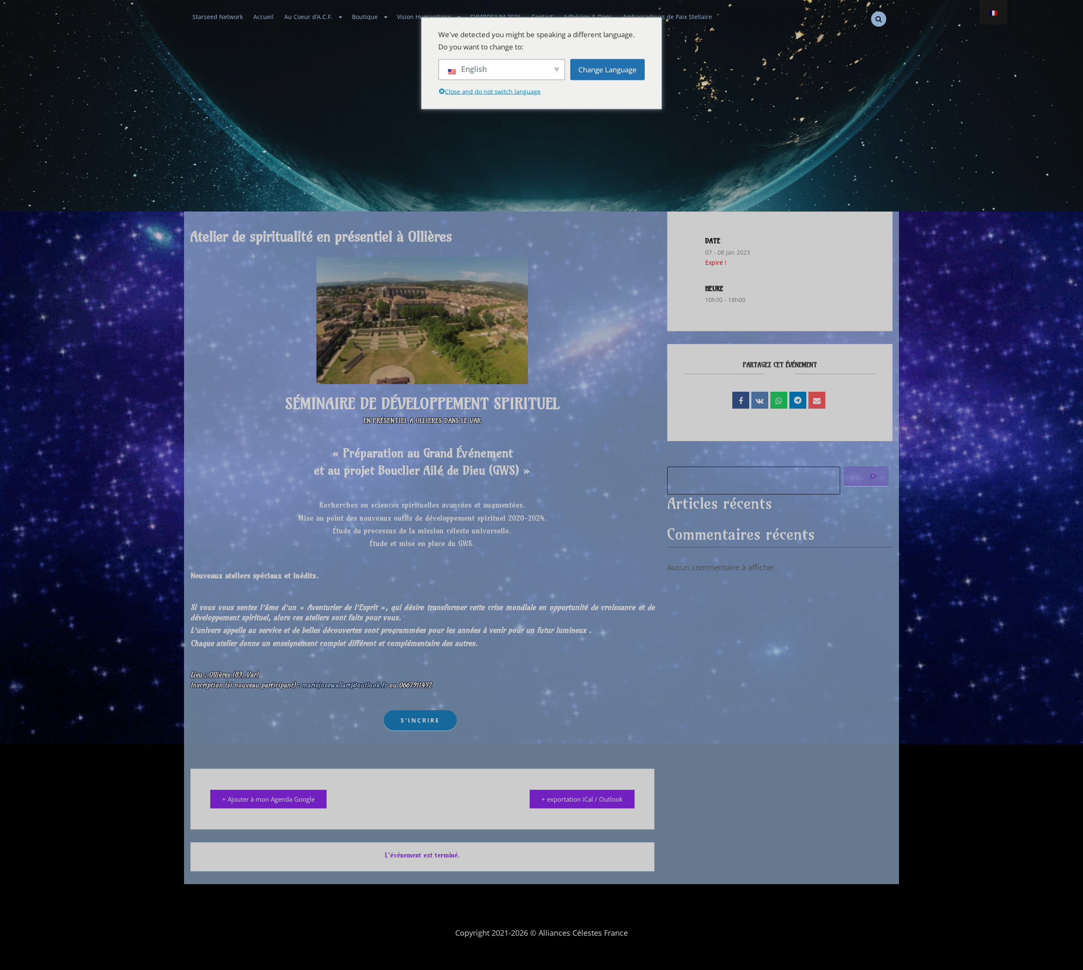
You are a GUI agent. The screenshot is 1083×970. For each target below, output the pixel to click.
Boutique (365, 17)
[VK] (759, 400)
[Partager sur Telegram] (797, 400)
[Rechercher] (866, 476)
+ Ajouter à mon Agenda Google (268, 799)
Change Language (607, 69)
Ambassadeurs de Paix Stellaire (667, 17)
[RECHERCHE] (878, 19)
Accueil (263, 17)
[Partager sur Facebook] (740, 400)
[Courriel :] (816, 400)
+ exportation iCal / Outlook (582, 799)
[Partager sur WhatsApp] (778, 400)
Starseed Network (217, 17)
